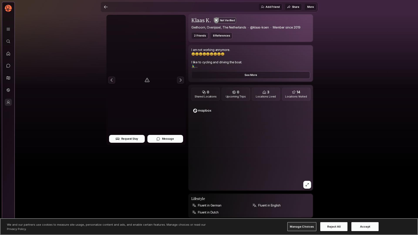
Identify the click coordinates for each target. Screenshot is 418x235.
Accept (365, 226)
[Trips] (8, 90)
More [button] (310, 6)
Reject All (334, 226)
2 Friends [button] (200, 35)
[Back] (105, 6)
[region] (250, 147)
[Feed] (8, 53)
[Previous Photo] (111, 80)
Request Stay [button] (129, 138)
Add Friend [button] (273, 6)
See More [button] (250, 75)
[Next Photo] (180, 80)
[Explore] (8, 41)
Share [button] (295, 6)
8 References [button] (221, 35)
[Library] (8, 29)
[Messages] (8, 65)
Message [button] (168, 138)
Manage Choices (302, 226)
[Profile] (8, 102)
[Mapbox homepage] (202, 110)
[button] (8, 77)
